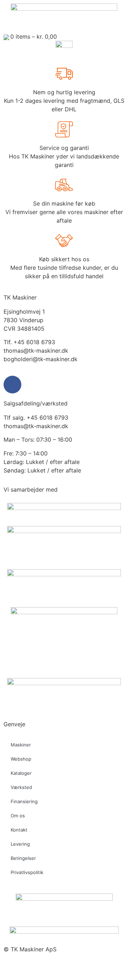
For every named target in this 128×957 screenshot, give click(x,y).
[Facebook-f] (12, 384)
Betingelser (23, 858)
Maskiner (21, 745)
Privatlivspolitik (27, 872)
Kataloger (21, 773)
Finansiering (24, 801)
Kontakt (19, 830)
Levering (20, 844)
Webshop (21, 759)
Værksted (21, 787)
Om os (18, 815)
